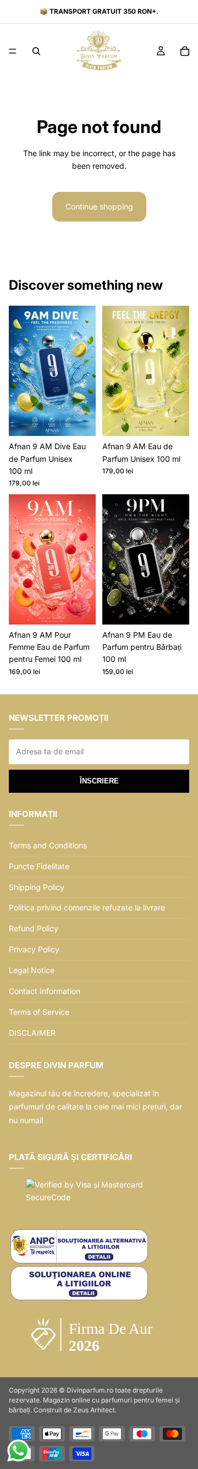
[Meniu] (12, 51)
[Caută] (36, 51)
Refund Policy (33, 928)
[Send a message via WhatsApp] (18, 1451)
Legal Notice (31, 970)
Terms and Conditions (48, 845)
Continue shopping (99, 206)
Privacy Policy (34, 949)
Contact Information (44, 991)
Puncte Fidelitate (39, 866)
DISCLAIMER (32, 1032)
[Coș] (185, 51)
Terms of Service (39, 1012)
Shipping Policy (36, 887)
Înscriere (99, 781)
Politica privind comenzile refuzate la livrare (87, 907)
